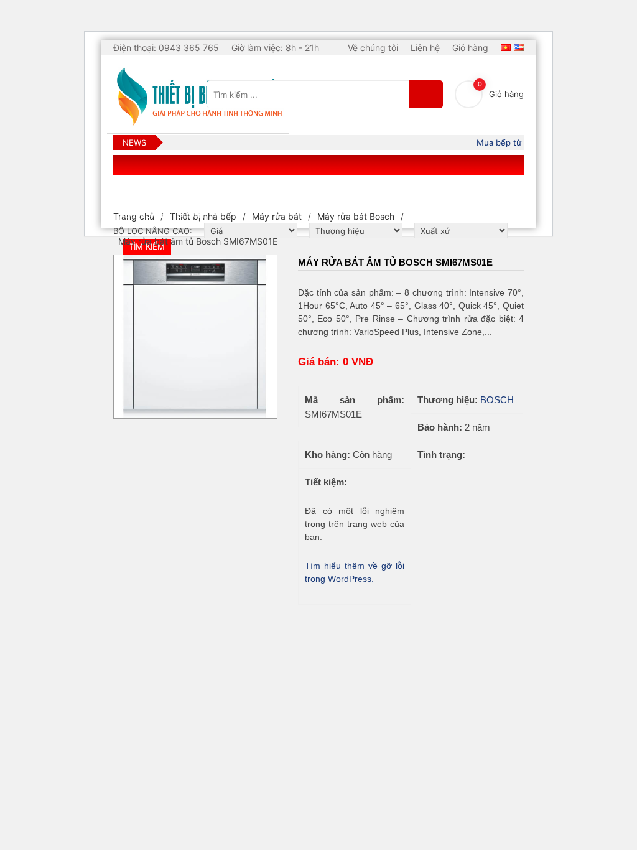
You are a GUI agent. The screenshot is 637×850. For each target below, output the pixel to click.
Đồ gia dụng (234, 190)
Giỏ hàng (470, 47)
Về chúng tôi (373, 47)
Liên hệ (425, 47)
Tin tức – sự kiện (386, 190)
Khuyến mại (465, 190)
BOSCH (497, 400)
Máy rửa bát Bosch (355, 216)
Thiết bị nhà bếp (156, 190)
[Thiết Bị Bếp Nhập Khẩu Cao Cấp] (198, 97)
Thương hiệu (306, 190)
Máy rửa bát (277, 216)
